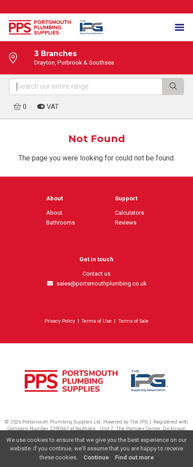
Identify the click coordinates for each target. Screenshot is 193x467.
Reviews (125, 222)
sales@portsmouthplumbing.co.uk (100, 283)
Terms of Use (96, 321)
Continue (96, 457)
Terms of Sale (133, 321)
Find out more (134, 457)
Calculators (129, 212)
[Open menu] (179, 27)
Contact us (96, 273)
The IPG (139, 422)
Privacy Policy (59, 321)
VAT (52, 107)
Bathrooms (60, 222)
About (54, 212)
